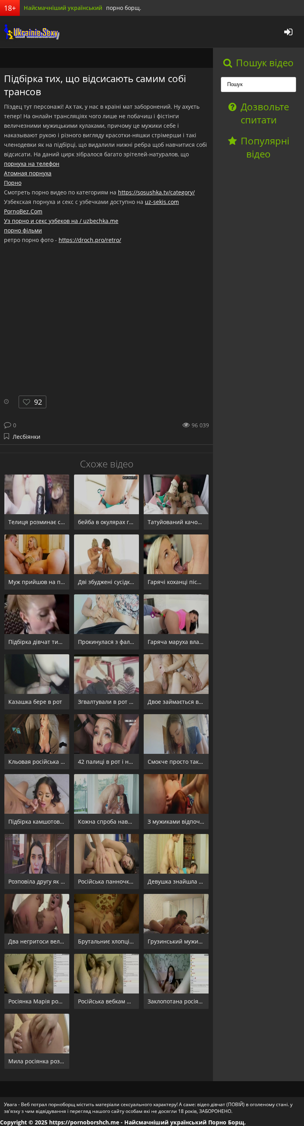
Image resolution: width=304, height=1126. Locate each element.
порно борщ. (123, 8)
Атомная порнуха (27, 173)
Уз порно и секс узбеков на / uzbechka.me (61, 221)
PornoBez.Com (23, 211)
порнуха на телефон (31, 163)
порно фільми (23, 230)
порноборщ (29, 32)
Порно (12, 182)
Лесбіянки (26, 436)
